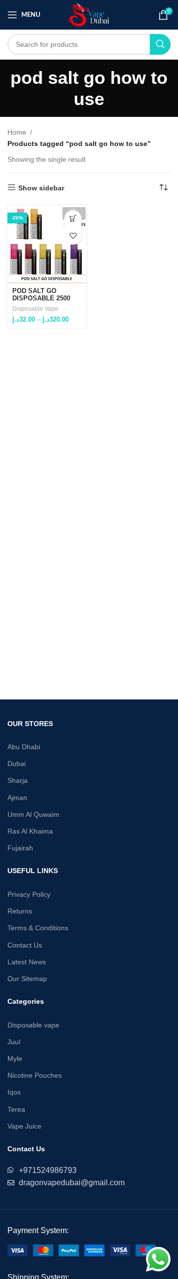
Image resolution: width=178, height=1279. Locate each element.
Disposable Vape (35, 308)
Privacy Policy (28, 894)
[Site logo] (89, 14)
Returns (19, 911)
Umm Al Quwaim (33, 814)
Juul (13, 1042)
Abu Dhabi (23, 747)
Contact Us (24, 945)
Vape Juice (24, 1126)
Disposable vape (33, 1025)
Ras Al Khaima (30, 831)
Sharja (17, 780)
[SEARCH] (160, 44)
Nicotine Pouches (34, 1075)
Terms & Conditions (37, 928)
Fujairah (20, 848)
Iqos (14, 1092)
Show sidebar (41, 188)
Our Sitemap (27, 979)
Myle (14, 1058)
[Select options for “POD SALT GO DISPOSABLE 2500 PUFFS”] (73, 218)
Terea (16, 1109)
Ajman (17, 798)
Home (16, 132)
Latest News (26, 962)
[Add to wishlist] (73, 236)
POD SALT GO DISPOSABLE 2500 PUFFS (41, 298)
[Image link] (81, 1249)
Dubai (16, 763)
